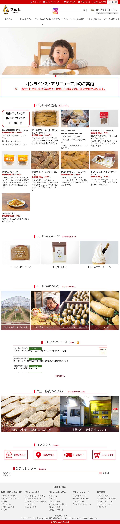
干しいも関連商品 (94, 19)
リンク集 (4, 510)
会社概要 (4, 501)
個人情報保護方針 (7, 507)
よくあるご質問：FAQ (105, 501)
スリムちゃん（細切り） (58, 504)
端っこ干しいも (54, 507)
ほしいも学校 (30, 504)
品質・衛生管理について (10, 499)
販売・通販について (111, 19)
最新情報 (8, 19)
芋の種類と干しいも (60, 19)
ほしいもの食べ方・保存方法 (35, 501)
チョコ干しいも (78, 501)
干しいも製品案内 (77, 19)
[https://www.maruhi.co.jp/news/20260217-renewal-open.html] (60, 96)
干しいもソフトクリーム (82, 504)
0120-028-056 (75, 518)
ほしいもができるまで (33, 499)
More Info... (60, 376)
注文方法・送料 (102, 496)
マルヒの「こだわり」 (9, 496)
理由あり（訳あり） (56, 510)
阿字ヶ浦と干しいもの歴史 (35, 496)
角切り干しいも (54, 501)
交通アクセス (71, 2)
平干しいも (53, 496)
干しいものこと (26, 19)
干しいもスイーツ (79, 496)
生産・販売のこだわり (43, 21)
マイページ (37, 2)
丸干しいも (53, 499)
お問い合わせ (85, 2)
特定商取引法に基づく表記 (107, 499)
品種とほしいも (30, 507)
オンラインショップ (53, 2)
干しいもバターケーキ (81, 499)
